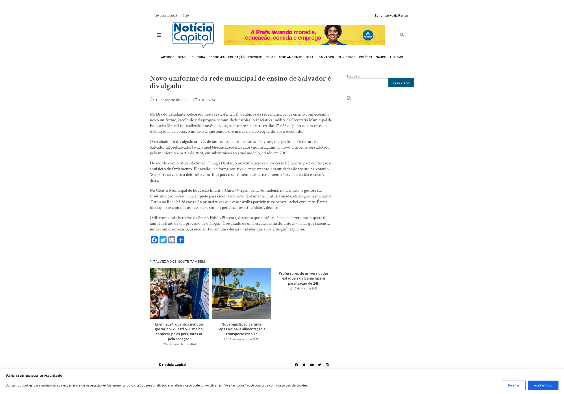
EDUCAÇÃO (208, 100)
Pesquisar (354, 76)
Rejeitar (513, 385)
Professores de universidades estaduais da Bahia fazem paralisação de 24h (303, 278)
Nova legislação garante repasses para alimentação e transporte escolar (241, 329)
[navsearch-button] (402, 35)
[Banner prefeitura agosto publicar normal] (304, 35)
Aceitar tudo (543, 385)
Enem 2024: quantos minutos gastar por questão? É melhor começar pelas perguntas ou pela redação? (179, 331)
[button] (158, 35)
